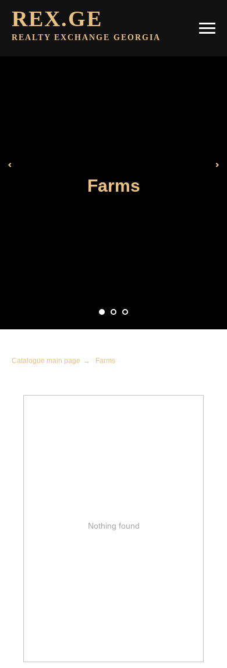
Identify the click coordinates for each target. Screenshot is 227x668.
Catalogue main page (46, 361)
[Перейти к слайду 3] (125, 312)
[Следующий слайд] (217, 165)
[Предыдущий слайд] (10, 165)
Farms (105, 361)
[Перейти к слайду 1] (102, 312)
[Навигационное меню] (207, 28)
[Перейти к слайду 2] (113, 312)
